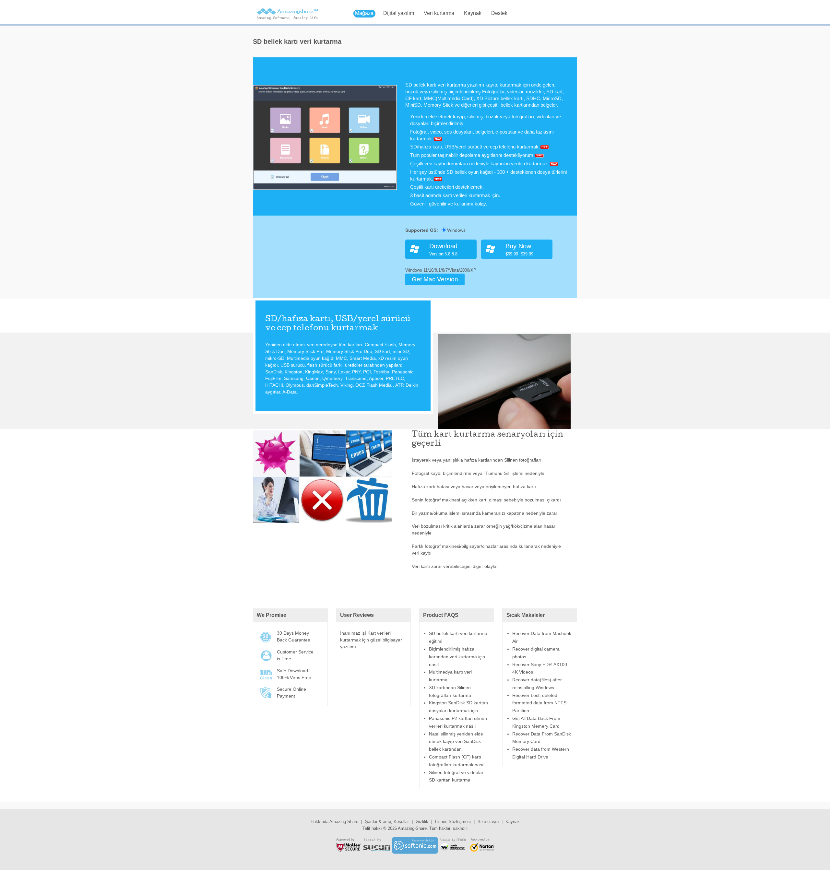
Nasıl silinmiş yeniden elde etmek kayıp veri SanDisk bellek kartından (456, 741)
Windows (456, 230)
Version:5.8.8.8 (443, 249)
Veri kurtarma (439, 13)
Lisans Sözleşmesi (453, 821)
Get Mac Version (435, 279)
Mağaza (364, 13)
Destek (499, 13)
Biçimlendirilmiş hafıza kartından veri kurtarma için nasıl (457, 656)
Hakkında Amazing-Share (334, 821)
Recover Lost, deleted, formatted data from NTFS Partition (539, 703)
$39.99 (519, 249)
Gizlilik (422, 821)
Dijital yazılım (398, 13)
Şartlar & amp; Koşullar (387, 821)
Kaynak (472, 13)
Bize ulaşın (488, 821)
